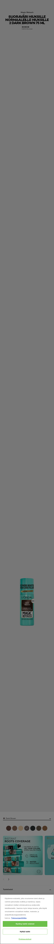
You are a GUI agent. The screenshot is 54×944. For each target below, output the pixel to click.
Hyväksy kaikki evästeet (25, 924)
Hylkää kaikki (25, 932)
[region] (27, 919)
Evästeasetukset (25, 939)
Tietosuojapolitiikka (18, 918)
